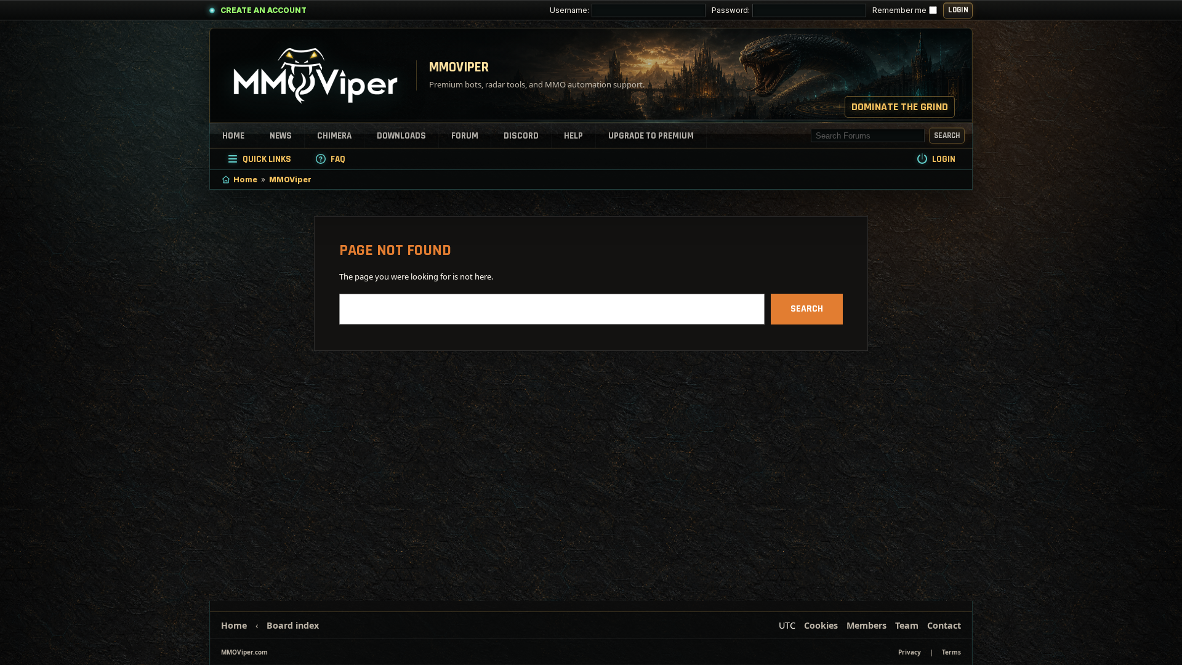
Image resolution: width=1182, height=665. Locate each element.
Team (907, 625)
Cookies (821, 625)
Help (573, 136)
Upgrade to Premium (651, 136)
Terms (951, 652)
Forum (464, 136)
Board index (293, 625)
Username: (569, 10)
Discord (521, 136)
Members (866, 625)
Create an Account (263, 10)
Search (947, 135)
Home (233, 136)
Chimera (334, 136)
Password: (731, 10)
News (281, 136)
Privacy (909, 652)
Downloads (401, 136)
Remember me (899, 10)
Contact (944, 625)
